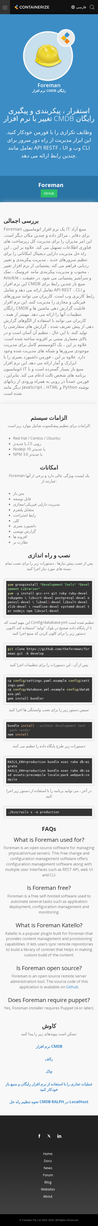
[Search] (92, 7)
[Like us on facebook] (39, 1136)
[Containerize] (31, 7)
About (48, 1196)
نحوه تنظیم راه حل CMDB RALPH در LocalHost (49, 1101)
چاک (49, 1071)
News (48, 1168)
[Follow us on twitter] (49, 1136)
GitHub (49, 193)
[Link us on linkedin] (59, 1136)
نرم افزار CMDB (49, 1046)
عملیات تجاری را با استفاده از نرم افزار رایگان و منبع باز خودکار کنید (49, 1086)
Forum (48, 1175)
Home (48, 1153)
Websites (48, 1189)
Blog (47, 1182)
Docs (48, 1161)
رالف (49, 1058)
